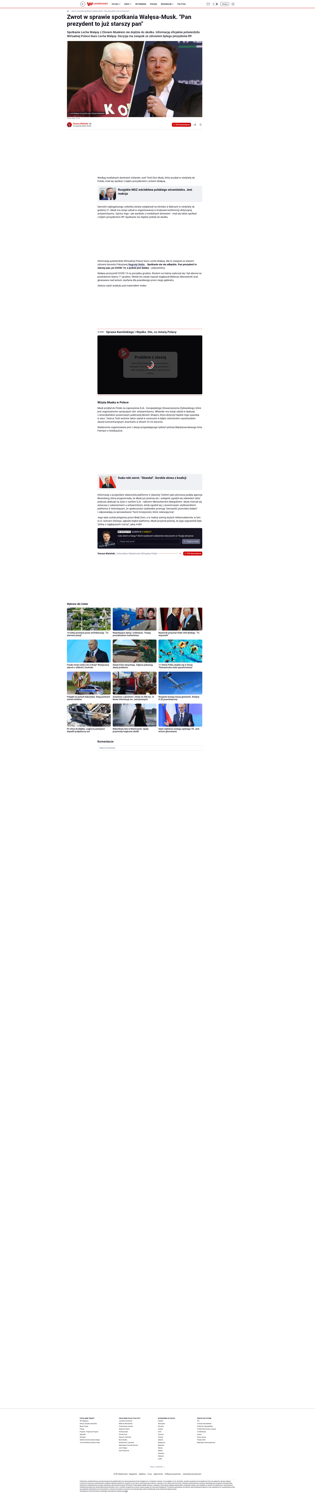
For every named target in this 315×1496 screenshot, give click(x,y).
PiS (198, 1421)
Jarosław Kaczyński (125, 1421)
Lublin (160, 1459)
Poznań (160, 1437)
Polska (115, 4)
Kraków (160, 1429)
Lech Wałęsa (123, 1448)
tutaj (126, 1491)
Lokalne (160, 1421)
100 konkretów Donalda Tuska (90, 1442)
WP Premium (140, 4)
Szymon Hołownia (125, 1437)
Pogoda (153, 4)
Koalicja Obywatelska (204, 1423)
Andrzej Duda (123, 1432)
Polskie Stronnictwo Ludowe (206, 1429)
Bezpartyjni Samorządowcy (206, 1442)
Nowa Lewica (201, 1437)
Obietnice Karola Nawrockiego (90, 1440)
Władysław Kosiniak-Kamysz (128, 1445)
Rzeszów (161, 1456)
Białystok (161, 1445)
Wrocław (161, 1426)
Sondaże (83, 1437)
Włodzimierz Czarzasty (126, 1442)
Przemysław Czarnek (126, 1426)
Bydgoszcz (161, 1442)
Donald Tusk (123, 1434)
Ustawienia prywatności (191, 1474)
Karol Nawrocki (124, 1451)
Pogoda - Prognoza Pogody (89, 1432)
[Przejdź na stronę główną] (82, 6)
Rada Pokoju (84, 1426)
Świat (126, 4)
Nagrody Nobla (136, 264)
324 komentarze (182, 124)
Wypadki (83, 1434)
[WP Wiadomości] (99, 4)
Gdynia (160, 1448)
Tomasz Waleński (80, 124)
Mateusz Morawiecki (125, 1423)
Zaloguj (225, 4)
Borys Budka (123, 1440)
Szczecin (161, 1434)
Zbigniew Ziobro (124, 1429)
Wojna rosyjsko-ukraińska (88, 1423)
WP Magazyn (84, 1421)
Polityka (181, 4)
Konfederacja (201, 1432)
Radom (160, 1451)
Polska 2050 (201, 1440)
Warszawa (161, 1423)
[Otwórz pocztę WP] (208, 4)
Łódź (159, 1432)
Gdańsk (160, 1440)
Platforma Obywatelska (205, 1426)
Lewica (199, 1434)
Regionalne (166, 4)
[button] (215, 4)
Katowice (161, 1453)
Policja (82, 1429)
